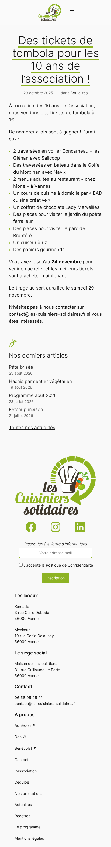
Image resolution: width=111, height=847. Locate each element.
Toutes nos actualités (32, 427)
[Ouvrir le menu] (71, 12)
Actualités (79, 92)
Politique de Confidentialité (69, 565)
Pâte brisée (21, 367)
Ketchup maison (26, 409)
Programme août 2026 (33, 395)
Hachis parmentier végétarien (40, 381)
